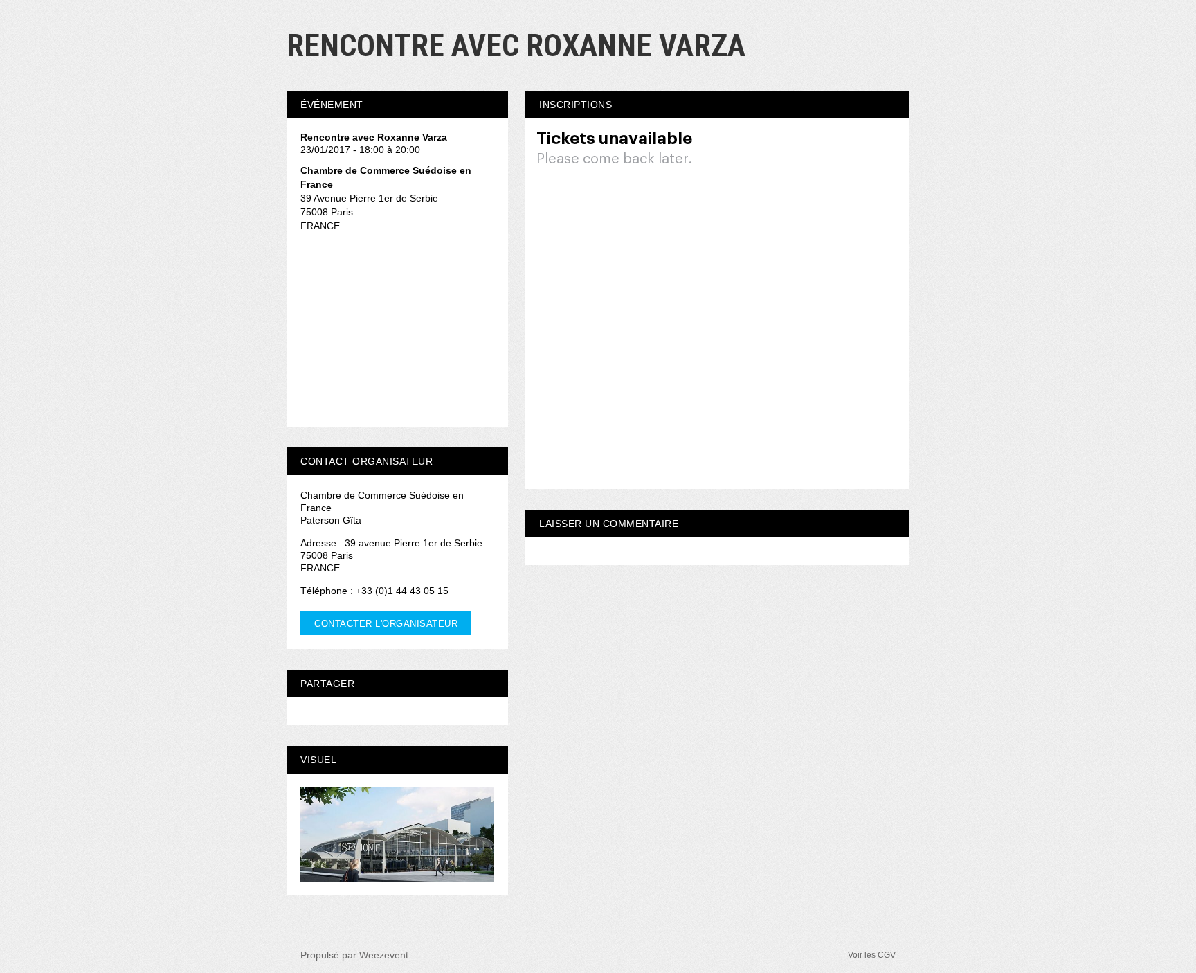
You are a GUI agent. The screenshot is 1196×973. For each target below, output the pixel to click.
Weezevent (383, 955)
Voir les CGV (872, 955)
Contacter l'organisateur (385, 623)
